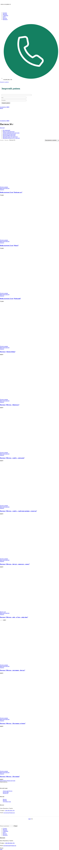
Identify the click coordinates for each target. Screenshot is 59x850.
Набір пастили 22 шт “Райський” (10, 298)
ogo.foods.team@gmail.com (9, 845)
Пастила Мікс (6, 792)
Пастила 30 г (5, 793)
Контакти (5, 800)
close (1, 849)
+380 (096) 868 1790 (9, 810)
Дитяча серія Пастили (7, 791)
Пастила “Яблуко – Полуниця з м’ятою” (13, 723)
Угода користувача (7, 801)
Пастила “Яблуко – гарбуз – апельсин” (12, 458)
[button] (4, 187)
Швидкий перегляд (4, 188)
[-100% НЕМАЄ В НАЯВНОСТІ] (21, 610)
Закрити (2, 189)
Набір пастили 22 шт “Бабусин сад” (11, 192)
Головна (2, 140)
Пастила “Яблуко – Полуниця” (10, 776)
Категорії (2, 127)
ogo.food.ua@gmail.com (9, 812)
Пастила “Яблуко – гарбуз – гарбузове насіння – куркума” (18, 511)
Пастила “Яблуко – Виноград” (9, 405)
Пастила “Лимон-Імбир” (8, 351)
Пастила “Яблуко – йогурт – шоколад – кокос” (15, 564)
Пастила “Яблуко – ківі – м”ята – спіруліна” (14, 617)
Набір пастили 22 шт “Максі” (9, 245)
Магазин (6, 140)
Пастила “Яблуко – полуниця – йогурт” (12, 670)
